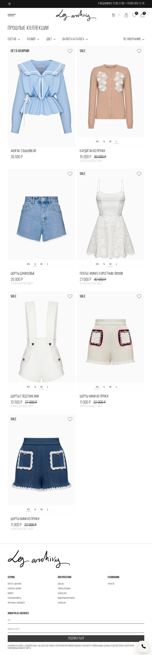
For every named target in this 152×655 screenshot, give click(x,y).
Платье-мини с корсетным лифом (101, 274)
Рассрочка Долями (14, 589)
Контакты (111, 584)
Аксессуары (62, 593)
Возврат (10, 593)
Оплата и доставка (15, 584)
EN (119, 15)
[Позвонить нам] (143, 646)
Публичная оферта (14, 598)
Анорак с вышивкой (23, 151)
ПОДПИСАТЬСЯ (76, 638)
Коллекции (62, 603)
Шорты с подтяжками (25, 397)
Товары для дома (64, 589)
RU (113, 15)
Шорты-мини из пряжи (94, 397)
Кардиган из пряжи (92, 151)
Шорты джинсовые (23, 274)
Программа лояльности (16, 603)
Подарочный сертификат (66, 598)
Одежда (61, 584)
